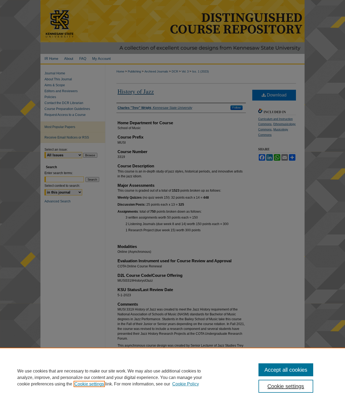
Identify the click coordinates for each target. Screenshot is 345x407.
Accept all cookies (285, 370)
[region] (172, 377)
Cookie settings (89, 384)
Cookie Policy (185, 384)
